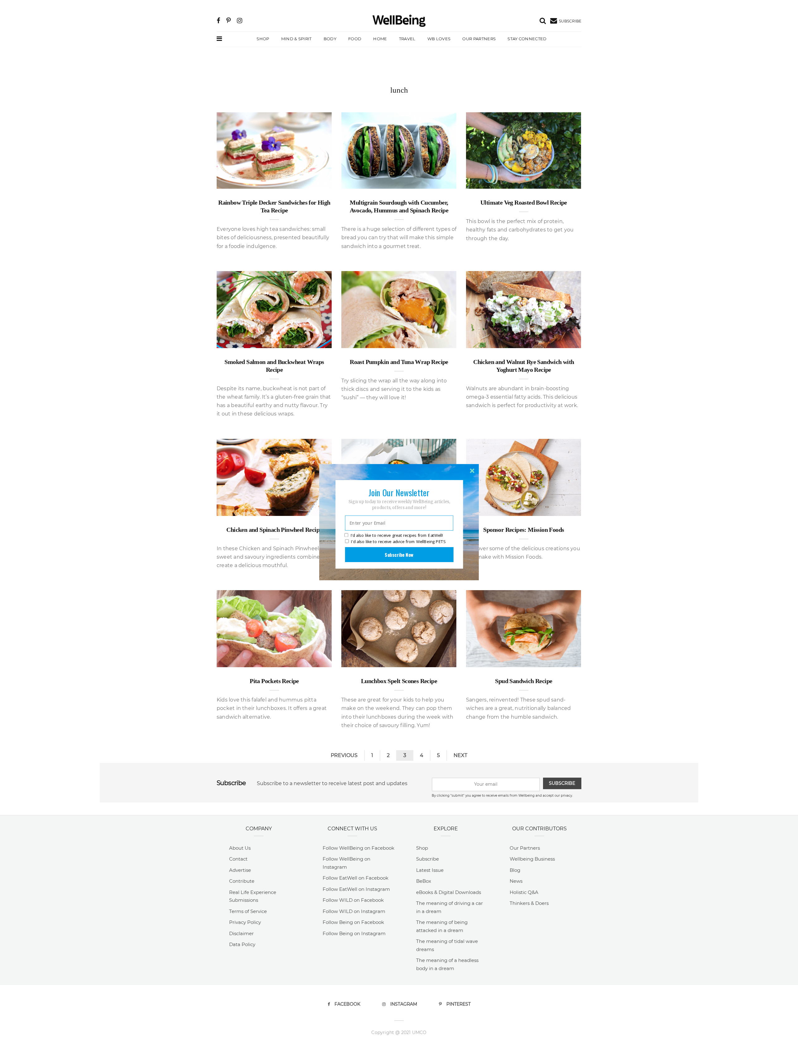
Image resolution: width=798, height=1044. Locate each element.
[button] (399, 492)
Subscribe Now (399, 554)
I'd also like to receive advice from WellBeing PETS (398, 541)
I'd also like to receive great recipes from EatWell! (397, 535)
